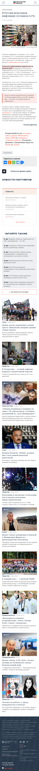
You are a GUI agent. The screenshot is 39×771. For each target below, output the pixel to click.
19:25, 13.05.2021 (7, 20)
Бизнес (4, 532)
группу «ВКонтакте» (19, 135)
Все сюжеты (20, 222)
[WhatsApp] (13, 162)
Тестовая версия (8, 765)
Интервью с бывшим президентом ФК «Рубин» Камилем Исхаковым (19, 457)
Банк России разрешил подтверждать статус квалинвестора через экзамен (19, 269)
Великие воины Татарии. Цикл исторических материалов (16, 207)
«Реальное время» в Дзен (20, 171)
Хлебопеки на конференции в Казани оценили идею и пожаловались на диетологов (19, 623)
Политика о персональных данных (10, 755)
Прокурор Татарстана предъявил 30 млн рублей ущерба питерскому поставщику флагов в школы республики (19, 540)
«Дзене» (16, 145)
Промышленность (8, 615)
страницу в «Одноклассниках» (16, 139)
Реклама (5, 749)
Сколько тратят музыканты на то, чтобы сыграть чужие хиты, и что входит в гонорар (19, 499)
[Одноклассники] (9, 162)
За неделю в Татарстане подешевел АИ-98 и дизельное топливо (19, 246)
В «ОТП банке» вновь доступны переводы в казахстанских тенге (17, 277)
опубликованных (14, 62)
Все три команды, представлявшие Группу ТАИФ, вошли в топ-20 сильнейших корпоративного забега (19, 331)
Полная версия (7, 763)
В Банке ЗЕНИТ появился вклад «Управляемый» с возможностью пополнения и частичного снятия (17, 254)
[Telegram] (17, 162)
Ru (21, 746)
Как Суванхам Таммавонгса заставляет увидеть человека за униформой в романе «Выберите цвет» (19, 706)
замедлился (6, 113)
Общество (5, 366)
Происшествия (7, 406)
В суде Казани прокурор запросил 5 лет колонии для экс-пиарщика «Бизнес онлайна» (19, 284)
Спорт (4, 322)
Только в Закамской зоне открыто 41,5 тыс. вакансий (17, 372)
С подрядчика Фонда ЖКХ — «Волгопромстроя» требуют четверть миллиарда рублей (19, 665)
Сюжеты (9, 191)
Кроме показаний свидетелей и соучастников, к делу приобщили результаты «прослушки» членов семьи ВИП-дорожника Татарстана (19, 414)
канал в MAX (10, 138)
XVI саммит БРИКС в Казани (15, 199)
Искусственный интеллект (14, 216)
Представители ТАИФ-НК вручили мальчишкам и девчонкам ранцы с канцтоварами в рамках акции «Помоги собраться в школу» (19, 582)
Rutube (8, 145)
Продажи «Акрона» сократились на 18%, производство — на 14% (19, 240)
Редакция (5, 746)
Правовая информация (10, 751)
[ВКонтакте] (5, 162)
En (25, 746)
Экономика (7, 10)
